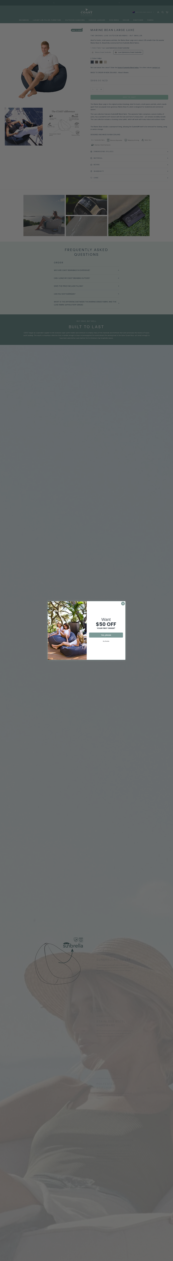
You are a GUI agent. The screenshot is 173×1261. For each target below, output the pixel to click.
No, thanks (106, 641)
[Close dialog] (123, 603)
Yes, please (106, 635)
